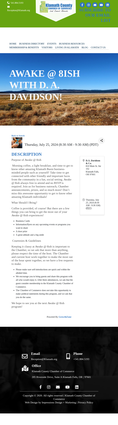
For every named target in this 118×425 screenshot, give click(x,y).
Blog (85, 47)
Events (51, 43)
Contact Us (98, 47)
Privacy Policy (85, 402)
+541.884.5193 (81, 359)
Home (12, 43)
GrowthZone (65, 317)
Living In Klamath (67, 47)
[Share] (101, 140)
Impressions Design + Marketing (59, 402)
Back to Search (18, 135)
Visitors (47, 47)
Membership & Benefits (24, 47)
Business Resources (71, 43)
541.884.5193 (16, 3)
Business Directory (31, 43)
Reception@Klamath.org (18, 10)
